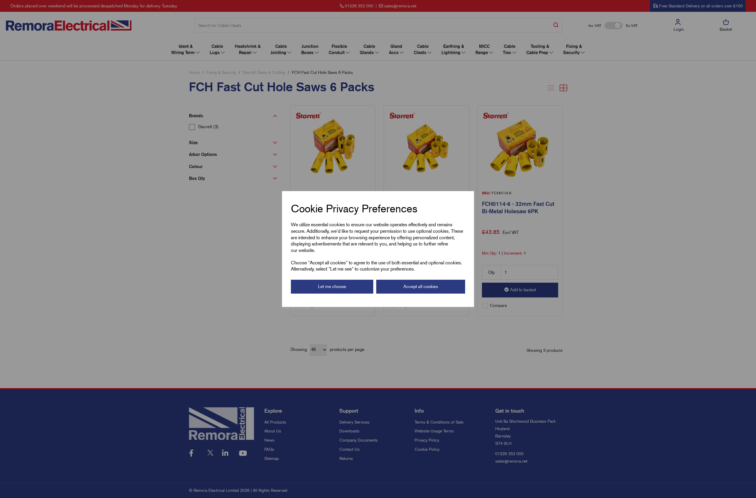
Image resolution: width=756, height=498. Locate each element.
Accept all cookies (420, 286)
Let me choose (332, 286)
